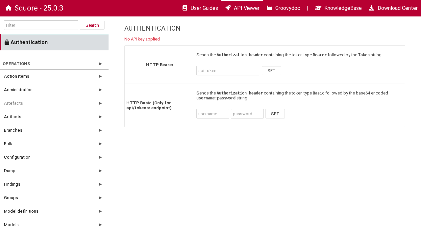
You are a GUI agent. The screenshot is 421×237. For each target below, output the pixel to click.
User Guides (204, 8)
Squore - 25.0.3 (38, 8)
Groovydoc (287, 8)
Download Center (398, 8)
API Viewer (247, 8)
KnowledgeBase (343, 8)
